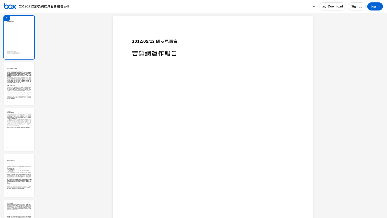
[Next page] (204, 208)
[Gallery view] (242, 208)
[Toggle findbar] (183, 208)
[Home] (10, 6)
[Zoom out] (213, 208)
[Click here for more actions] (313, 6)
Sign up (356, 6)
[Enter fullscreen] (250, 208)
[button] (19, 37)
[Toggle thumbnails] (176, 208)
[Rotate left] (235, 208)
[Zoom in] (227, 208)
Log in (375, 6)
